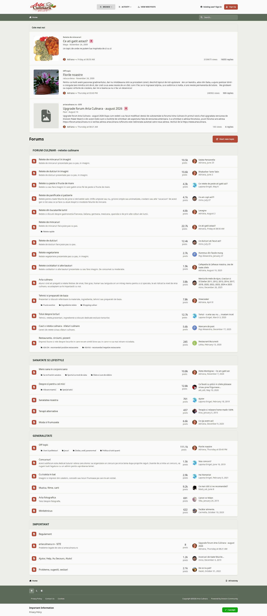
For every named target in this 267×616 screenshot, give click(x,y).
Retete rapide (48, 231)
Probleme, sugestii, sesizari (53, 569)
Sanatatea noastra (48, 400)
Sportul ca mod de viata (77, 375)
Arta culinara (45, 279)
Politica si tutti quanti (111, 450)
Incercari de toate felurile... (211, 557)
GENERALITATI (42, 436)
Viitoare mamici (49, 390)
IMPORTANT (41, 524)
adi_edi (202, 390)
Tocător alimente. (207, 509)
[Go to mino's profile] (194, 198)
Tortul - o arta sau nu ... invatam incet (216, 314)
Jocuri (66, 450)
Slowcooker (204, 299)
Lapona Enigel (205, 186)
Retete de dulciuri (48, 240)
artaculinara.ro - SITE (72, 104)
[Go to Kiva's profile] (194, 411)
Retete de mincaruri (72, 37)
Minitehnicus (45, 510)
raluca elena (69, 78)
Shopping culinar (90, 305)
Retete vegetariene (49, 252)
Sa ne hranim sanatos (52, 375)
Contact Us (49, 599)
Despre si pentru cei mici (52, 383)
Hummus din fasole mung (211, 253)
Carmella (203, 512)
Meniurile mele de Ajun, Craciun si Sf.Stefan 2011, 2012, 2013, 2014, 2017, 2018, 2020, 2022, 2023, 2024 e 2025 (217, 281)
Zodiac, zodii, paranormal (85, 450)
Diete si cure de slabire (102, 375)
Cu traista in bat (47, 474)
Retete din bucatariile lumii (53, 210)
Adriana (71, 59)
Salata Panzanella (207, 159)
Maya (65, 44)
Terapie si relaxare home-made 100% (216, 409)
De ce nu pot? (205, 568)
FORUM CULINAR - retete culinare (56, 150)
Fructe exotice (49, 305)
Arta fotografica (47, 497)
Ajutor (201, 398)
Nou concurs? (205, 461)
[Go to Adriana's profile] (64, 59)
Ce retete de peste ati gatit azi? (213, 183)
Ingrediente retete (68, 305)
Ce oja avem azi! (206, 421)
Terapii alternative (48, 411)
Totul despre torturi (49, 314)
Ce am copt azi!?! (206, 197)
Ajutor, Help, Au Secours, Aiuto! (55, 558)
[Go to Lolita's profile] (194, 343)
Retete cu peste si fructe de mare (56, 183)
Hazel (201, 571)
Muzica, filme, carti (49, 487)
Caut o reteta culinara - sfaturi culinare (59, 326)
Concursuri (45, 459)
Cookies (61, 599)
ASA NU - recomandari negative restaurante (102, 347)
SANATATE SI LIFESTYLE (48, 360)
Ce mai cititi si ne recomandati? (213, 486)
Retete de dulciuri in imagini (53, 171)
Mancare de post (206, 326)
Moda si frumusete (49, 422)
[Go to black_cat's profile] (194, 488)
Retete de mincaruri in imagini (55, 159)
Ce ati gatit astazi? (75, 41)
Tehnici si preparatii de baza (53, 295)
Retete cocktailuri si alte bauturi (55, 265)
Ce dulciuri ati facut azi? (210, 241)
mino (201, 200)
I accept (231, 609)
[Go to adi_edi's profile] (194, 387)
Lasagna (202, 210)
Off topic (67, 71)
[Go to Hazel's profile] (194, 569)
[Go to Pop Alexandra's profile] (194, 254)
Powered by (224, 599)
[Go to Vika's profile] (194, 499)
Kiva (200, 412)
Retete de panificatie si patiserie (55, 195)
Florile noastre (73, 75)
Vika (200, 500)
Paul (65, 112)
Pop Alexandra (205, 256)
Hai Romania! (205, 474)
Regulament (45, 534)
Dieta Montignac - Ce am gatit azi (214, 371)
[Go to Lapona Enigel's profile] (194, 185)
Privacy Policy (36, 599)
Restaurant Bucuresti (208, 341)
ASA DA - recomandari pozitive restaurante (60, 347)
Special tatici (67, 390)
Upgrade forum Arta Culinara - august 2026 (93, 108)
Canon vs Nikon (206, 497)
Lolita (201, 344)
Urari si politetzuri (50, 450)
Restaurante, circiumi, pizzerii (54, 337)
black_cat (203, 489)
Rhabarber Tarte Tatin (209, 171)
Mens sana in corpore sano (53, 369)
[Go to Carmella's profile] (194, 511)
